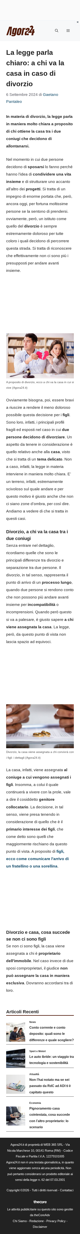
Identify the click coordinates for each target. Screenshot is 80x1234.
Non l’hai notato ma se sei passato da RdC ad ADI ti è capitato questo (50, 1086)
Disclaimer (40, 1226)
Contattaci (66, 1190)
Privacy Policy (56, 1221)
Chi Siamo (20, 1221)
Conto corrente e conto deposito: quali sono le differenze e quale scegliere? (51, 1034)
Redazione (36, 1221)
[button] (56, 31)
